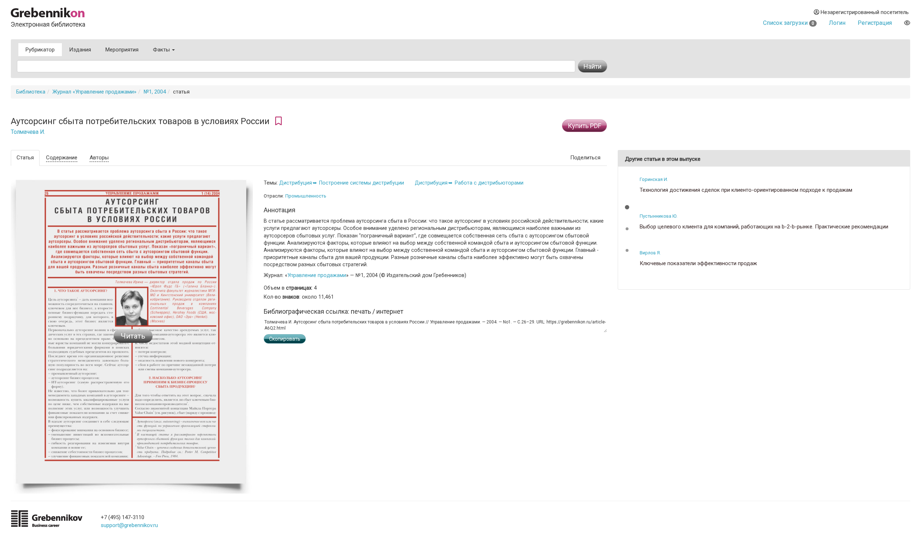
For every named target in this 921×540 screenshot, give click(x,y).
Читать (133, 336)
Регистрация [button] (875, 22)
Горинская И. (654, 179)
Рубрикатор (40, 49)
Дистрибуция (295, 183)
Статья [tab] (25, 157)
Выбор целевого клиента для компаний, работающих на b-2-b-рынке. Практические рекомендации (764, 227)
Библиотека (30, 92)
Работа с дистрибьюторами (489, 183)
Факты (162, 49)
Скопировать (284, 339)
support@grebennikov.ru (129, 525)
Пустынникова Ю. (658, 216)
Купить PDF (584, 126)
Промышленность (305, 196)
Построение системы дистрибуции (361, 183)
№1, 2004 (155, 92)
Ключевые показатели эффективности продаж (698, 263)
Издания (80, 49)
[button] (627, 207)
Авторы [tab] (99, 157)
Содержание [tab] (61, 157)
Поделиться (585, 157)
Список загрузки (788, 22)
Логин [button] (837, 22)
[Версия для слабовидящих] (907, 23)
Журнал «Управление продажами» (94, 92)
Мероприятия (122, 49)
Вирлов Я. (650, 252)
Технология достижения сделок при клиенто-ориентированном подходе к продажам (746, 190)
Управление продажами (316, 275)
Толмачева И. (28, 132)
